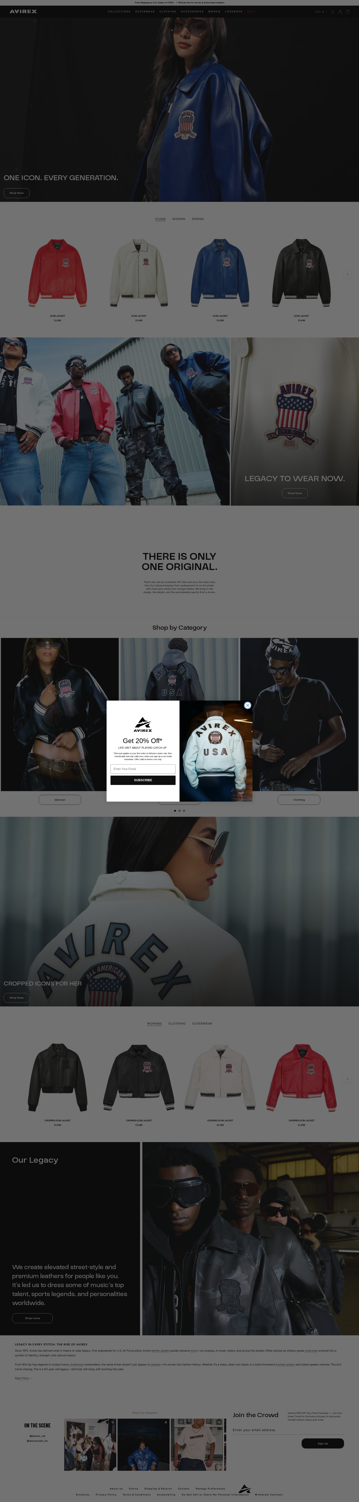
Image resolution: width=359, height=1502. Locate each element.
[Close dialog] (247, 705)
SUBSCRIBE (143, 780)
